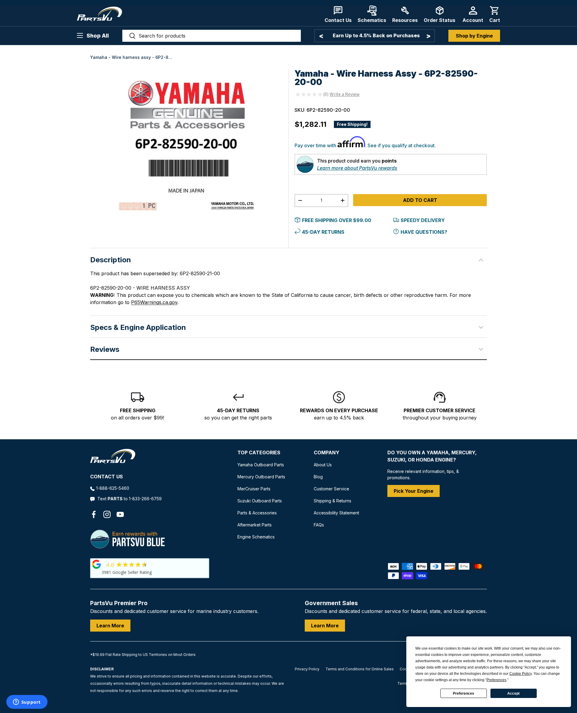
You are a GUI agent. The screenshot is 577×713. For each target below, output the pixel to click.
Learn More (110, 626)
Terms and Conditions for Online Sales (359, 669)
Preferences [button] (496, 680)
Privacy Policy (307, 669)
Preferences (463, 693)
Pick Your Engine (413, 491)
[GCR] (96, 564)
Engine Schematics (256, 536)
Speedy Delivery (423, 220)
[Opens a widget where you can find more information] (26, 702)
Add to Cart (420, 200)
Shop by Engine (474, 36)
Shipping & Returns (332, 500)
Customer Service (331, 488)
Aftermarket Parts (254, 524)
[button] (494, 14)
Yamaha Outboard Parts (260, 464)
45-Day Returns (323, 232)
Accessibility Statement (336, 512)
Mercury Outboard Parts (261, 476)
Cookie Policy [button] (520, 674)
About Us (323, 464)
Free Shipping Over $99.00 (336, 220)
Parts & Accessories (257, 512)
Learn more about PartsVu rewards (357, 168)
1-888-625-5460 (112, 488)
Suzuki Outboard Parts (259, 500)
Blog (318, 476)
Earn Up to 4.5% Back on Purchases (374, 35)
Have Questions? (424, 232)
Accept (513, 693)
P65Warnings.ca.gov (154, 302)
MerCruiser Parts (253, 488)
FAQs (319, 524)
